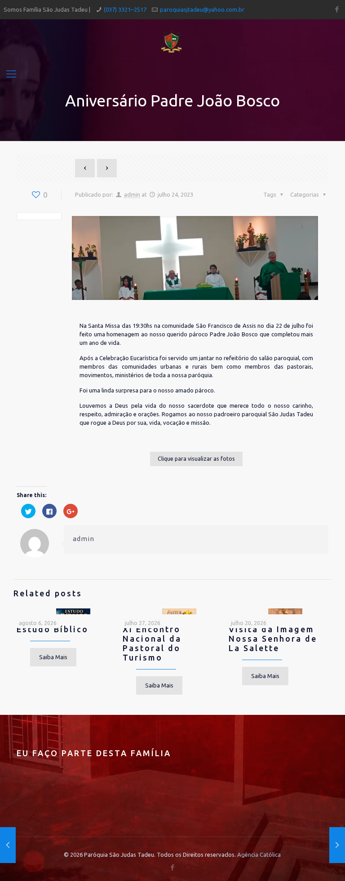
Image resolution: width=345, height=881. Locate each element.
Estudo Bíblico (52, 629)
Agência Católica (259, 854)
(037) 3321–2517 (125, 9)
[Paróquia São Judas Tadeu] (172, 40)
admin (132, 194)
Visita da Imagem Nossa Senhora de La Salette (273, 638)
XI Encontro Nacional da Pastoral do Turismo (152, 643)
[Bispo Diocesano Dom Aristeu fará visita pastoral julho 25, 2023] (337, 845)
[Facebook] (336, 9)
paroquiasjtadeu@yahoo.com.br (202, 9)
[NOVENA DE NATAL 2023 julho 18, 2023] (8, 845)
